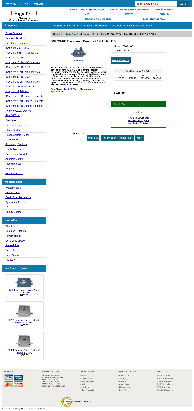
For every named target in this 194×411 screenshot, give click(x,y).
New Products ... (14, 173)
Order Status (12, 255)
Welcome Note (13, 188)
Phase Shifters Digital (17, 135)
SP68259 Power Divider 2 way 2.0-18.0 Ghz (24, 291)
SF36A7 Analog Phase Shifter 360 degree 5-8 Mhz (24, 351)
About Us (10, 226)
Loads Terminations (16, 149)
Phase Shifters (13, 130)
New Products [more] (15, 268)
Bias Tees (10, 120)
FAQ (7, 207)
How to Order (12, 192)
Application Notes (15, 202)
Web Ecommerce (82, 401)
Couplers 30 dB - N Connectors (22, 81)
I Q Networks (12, 139)
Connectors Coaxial (16, 154)
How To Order (125, 390)
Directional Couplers (71, 34)
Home (12, 3)
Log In (40, 3)
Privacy (122, 381)
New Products (135, 25)
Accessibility (12, 245)
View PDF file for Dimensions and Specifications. (73, 90)
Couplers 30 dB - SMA (17, 77)
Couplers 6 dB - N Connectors (21, 52)
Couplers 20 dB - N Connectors (22, 72)
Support (85, 25)
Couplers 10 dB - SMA (17, 57)
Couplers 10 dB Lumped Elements (24, 96)
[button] (188, 396)
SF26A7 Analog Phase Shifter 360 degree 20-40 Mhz (24, 321)
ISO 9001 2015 (163, 375)
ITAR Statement (164, 387)
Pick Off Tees (12, 115)
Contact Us (25, 3)
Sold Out (138, 112)
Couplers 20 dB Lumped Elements (24, 101)
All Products (86, 378)
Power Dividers (13, 33)
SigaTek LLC (22, 409)
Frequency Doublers (16, 144)
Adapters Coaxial (14, 159)
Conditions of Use (15, 240)
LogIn (149, 25)
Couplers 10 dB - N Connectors (22, 62)
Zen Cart (41, 409)
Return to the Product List (117, 137)
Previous (93, 137)
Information (102, 25)
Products (57, 25)
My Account (124, 387)
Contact (118, 25)
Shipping (10, 168)
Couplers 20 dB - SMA (94, 34)
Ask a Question (120, 60)
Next (139, 137)
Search (183, 3)
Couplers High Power (17, 91)
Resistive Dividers (15, 38)
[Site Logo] (34, 15)
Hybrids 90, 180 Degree (18, 110)
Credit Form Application (18, 197)
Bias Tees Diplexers (16, 125)
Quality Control (13, 212)
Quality (71, 25)
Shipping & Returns (16, 231)
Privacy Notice (13, 236)
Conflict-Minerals (165, 381)
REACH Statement (165, 390)
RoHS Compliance (165, 384)
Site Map (10, 260)
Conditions (124, 384)
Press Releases (14, 163)
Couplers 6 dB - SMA (17, 48)
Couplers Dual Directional (19, 86)
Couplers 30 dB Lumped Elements (24, 106)
